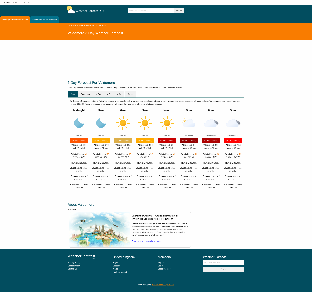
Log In (160, 265)
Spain (87, 25)
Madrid (94, 25)
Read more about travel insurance (146, 241)
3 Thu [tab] (98, 94)
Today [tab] (73, 94)
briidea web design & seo (163, 284)
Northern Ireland (120, 271)
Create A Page (164, 268)
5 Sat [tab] (119, 94)
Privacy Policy (74, 262)
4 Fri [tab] (109, 94)
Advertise (27, 2)
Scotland (116, 265)
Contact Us (72, 268)
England (116, 262)
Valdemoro (103, 25)
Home (81, 25)
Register (13, 2)
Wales (115, 268)
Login (6, 2)
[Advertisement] (141, 57)
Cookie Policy (74, 265)
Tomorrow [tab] (85, 94)
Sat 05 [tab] (130, 94)
